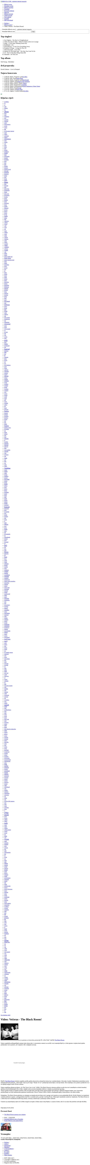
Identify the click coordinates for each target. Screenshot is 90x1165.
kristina (6, 516)
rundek (6, 839)
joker (5, 466)
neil (5, 655)
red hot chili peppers (9, 801)
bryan (5, 214)
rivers (5, 818)
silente (6, 863)
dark (5, 261)
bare (5, 155)
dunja (5, 306)
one (5, 684)
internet (6, 445)
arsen (5, 127)
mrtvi (5, 644)
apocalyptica (7, 124)
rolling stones (7, 829)
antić (5, 123)
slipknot (6, 874)
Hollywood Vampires (24, 81)
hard (5, 408)
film (5, 352)
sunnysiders (7, 903)
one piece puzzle (8, 685)
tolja (5, 922)
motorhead (6, 637)
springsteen (7, 878)
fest (5, 347)
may (5, 603)
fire (5, 354)
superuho (6, 905)
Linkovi (6, 1150)
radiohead (7, 787)
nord (5, 671)
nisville (6, 665)
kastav (6, 478)
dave (5, 266)
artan (5, 132)
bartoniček (6, 156)
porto (5, 748)
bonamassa (6, 190)
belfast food (7, 169)
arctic (5, 126)
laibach (6, 524)
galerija (6, 370)
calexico (6, 221)
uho (5, 937)
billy (5, 177)
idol (5, 435)
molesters (6, 626)
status (5, 884)
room (5, 833)
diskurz (6, 287)
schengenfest (7, 852)
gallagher (6, 371)
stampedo (6, 879)
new (5, 660)
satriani (6, 847)
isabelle (6, 451)
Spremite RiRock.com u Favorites (13, 1119)
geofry (5, 374)
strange (6, 900)
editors (6, 314)
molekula (6, 624)
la (4, 521)
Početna (6, 23)
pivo (5, 734)
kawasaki (6, 479)
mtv (5, 646)
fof (5, 362)
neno (5, 657)
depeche (6, 282)
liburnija (6, 553)
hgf (5, 421)
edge (5, 313)
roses (5, 836)
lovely (6, 565)
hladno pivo (7, 427)
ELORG (24, 77)
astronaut (6, 136)
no (5, 666)
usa (5, 944)
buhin (5, 218)
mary (5, 597)
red (5, 799)
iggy (5, 437)
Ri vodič (6, 1152)
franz (5, 368)
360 (5, 1012)
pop (5, 745)
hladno (6, 426)
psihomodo (7, 761)
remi (5, 804)
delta (5, 277)
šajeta (5, 996)
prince (5, 755)
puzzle (6, 772)
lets (5, 547)
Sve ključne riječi (5, 1015)
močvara (7, 639)
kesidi (5, 484)
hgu (5, 422)
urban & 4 (7, 942)
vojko (5, 967)
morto (5, 635)
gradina (6, 389)
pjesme (6, 739)
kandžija (6, 476)
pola (5, 743)
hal (5, 406)
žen (5, 1007)
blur (5, 184)
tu (4, 927)
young (6, 977)
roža (5, 837)
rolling (6, 828)
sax (5, 849)
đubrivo (6, 994)
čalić (5, 991)
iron (5, 448)
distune (6, 288)
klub (5, 497)
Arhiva (6, 1144)
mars (5, 595)
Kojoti (19, 88)
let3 (5, 545)
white (5, 971)
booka (6, 197)
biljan (5, 175)
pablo (5, 703)
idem (5, 432)
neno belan (7, 658)
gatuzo (6, 373)
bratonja (6, 203)
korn (5, 510)
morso (6, 632)
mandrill (6, 578)
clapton (6, 239)
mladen (6, 619)
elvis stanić (7, 329)
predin (6, 753)
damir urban (7, 258)
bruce (5, 211)
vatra (5, 948)
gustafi (6, 403)
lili (5, 555)
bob (5, 187)
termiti (6, 916)
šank (5, 998)
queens (6, 780)
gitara (5, 377)
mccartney (7, 605)
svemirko (6, 909)
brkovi (6, 208)
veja (5, 953)
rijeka (6, 813)
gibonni (6, 376)
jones (5, 470)
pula (5, 763)
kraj (5, 513)
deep (5, 275)
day (5, 269)
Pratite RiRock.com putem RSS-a (13, 1120)
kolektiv (6, 505)
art (5, 129)
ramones (6, 795)
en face (6, 332)
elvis (5, 327)
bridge (5, 206)
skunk (6, 870)
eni (5, 333)
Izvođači (6, 18)
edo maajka (7, 317)
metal (6, 608)
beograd (6, 172)
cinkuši (6, 237)
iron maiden (7, 450)
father (6, 344)
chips (6, 232)
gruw (5, 398)
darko (5, 263)
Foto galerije (7, 17)
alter (5, 115)
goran (5, 382)
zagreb (6, 983)
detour (5, 283)
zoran (5, 990)
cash (5, 226)
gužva (5, 404)
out (5, 698)
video (5, 958)
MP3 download (8, 20)
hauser (6, 413)
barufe (6, 158)
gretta (5, 395)
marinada (6, 589)
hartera (6, 411)
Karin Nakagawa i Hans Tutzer (31, 86)
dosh (5, 300)
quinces (6, 782)
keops (5, 482)
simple (6, 865)
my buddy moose (8, 652)
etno (5, 338)
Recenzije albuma (9, 11)
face (5, 342)
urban (6, 940)
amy (5, 118)
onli (5, 687)
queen (6, 779)
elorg (5, 325)
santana (6, 842)
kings (5, 489)
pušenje (6, 774)
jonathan (7, 468)
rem (5, 803)
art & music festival (9, 131)
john (5, 464)
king (5, 487)
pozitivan (6, 751)
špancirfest (6, 999)
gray (5, 392)
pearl (5, 717)
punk (5, 764)
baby (5, 147)
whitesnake (7, 972)
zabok (5, 980)
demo (5, 279)
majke (6, 573)
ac (4, 105)
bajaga (5, 150)
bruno (5, 213)
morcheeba (7, 631)
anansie (6, 119)
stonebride (6, 897)
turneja (6, 932)
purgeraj (6, 767)
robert (5, 821)
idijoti (5, 434)
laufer (5, 529)
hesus (5, 419)
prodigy (6, 756)
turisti (5, 930)
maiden (6, 571)
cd (5, 229)
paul (5, 714)
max (5, 601)
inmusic (6, 443)
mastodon (7, 600)
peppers (6, 722)
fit (4, 355)
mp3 (5, 641)
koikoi (5, 502)
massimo (6, 598)
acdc (5, 106)
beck (5, 161)
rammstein (6, 793)
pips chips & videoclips (10, 729)
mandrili (6, 576)
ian (5, 430)
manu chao (7, 587)
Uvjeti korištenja (8, 1148)
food (5, 366)
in (4, 440)
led (5, 532)
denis (5, 280)
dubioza (7, 305)
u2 (5, 935)
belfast (6, 168)
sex (5, 858)
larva (5, 527)
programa (6, 758)
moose (6, 629)
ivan (5, 453)
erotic (5, 337)
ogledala (6, 681)
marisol (6, 590)
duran (5, 308)
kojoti (5, 503)
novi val (6, 673)
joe (5, 463)
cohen (6, 245)
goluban (6, 381)
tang (5, 913)
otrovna (6, 696)
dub (5, 303)
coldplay (6, 247)
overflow (6, 700)
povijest (6, 750)
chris (5, 234)
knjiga (5, 500)
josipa (5, 471)
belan (6, 166)
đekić (5, 993)
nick (5, 662)
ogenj (5, 679)
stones (5, 898)
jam (5, 456)
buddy (6, 216)
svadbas (6, 906)
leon (5, 540)
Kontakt (6, 1153)
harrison (6, 409)
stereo (5, 887)
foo (5, 363)
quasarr (6, 776)
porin (5, 747)
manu (5, 586)
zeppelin (6, 988)
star (5, 883)
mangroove (7, 579)
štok (5, 1001)
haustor (6, 414)
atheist (5, 137)
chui (5, 236)
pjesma (6, 737)
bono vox (6, 193)
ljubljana (6, 563)
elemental (7, 324)
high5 (5, 424)
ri (4, 810)
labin (5, 523)
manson (6, 584)
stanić (5, 881)
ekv (5, 320)
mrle (5, 643)
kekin (5, 481)
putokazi (7, 771)
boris (5, 198)
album (6, 112)
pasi (5, 711)
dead (5, 272)
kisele (5, 494)
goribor (6, 384)
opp (5, 690)
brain (5, 201)
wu (5, 975)
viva (5, 966)
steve (5, 890)
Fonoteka (6, 9)
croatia (6, 250)
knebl (5, 498)
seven (5, 857)
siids (5, 862)
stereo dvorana (8, 889)
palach (6, 705)
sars (5, 846)
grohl (5, 397)
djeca (5, 291)
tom (5, 924)
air (5, 109)
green (5, 393)
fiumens (6, 357)
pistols (5, 732)
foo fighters (7, 365)
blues (6, 182)
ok (4, 682)
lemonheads (7, 537)
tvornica (6, 933)
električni (6, 322)
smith (5, 876)
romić (5, 831)
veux (5, 956)
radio (5, 785)
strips (5, 901)
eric (5, 335)
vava (5, 950)
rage (5, 788)
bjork (5, 179)
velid (5, 955)
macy (5, 568)
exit (5, 340)
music (5, 649)
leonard (6, 542)
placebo (6, 742)
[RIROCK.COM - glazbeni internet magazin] (13, 1)
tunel (5, 929)
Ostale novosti (8, 15)
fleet (5, 358)
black (5, 180)
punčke (6, 766)
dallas (5, 253)
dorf (5, 298)
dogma (6, 295)
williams (6, 974)
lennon (6, 539)
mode (5, 622)
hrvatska (6, 429)
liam (5, 550)
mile (5, 616)
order (5, 693)
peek (5, 721)
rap (5, 796)
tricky (5, 925)
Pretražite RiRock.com (8, 31)
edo (5, 316)
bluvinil (6, 185)
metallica (6, 610)
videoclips (7, 960)
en (5, 330)
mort (5, 634)
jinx (5, 461)
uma (5, 938)
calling (6, 222)
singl (5, 867)
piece (5, 724)
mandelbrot (7, 575)
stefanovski (7, 886)
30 (4, 1010)
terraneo (6, 918)
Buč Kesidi (25, 80)
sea (5, 854)
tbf (5, 914)
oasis (5, 674)
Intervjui (6, 12)
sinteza (6, 868)
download (7, 301)
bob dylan (6, 189)
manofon (6, 583)
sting (5, 894)
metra (5, 611)
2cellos (6, 102)
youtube (6, 979)
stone (5, 895)
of (4, 677)
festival (7, 349)
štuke (5, 1002)
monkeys (6, 627)
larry (5, 526)
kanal (5, 474)
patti (5, 713)
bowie (6, 200)
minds (6, 618)
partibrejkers (7, 710)
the (5, 919)
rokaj (5, 826)
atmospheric (7, 139)
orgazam (6, 695)
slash (5, 871)
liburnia (6, 552)
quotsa (5, 784)
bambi (6, 153)
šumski (6, 1004)
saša (5, 851)
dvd (5, 309)
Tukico (25, 83)
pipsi (5, 730)
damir (5, 255)
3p (4, 103)
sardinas (6, 844)
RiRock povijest (8, 7)
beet (5, 164)
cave (5, 227)
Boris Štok (19, 89)
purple (6, 769)
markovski (7, 594)
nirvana (6, 663)
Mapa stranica (8, 1155)
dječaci (6, 293)
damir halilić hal (8, 256)
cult (5, 252)
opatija (6, 689)
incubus (6, 442)
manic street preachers (9, 581)
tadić (5, 911)
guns (5, 401)
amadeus (6, 116)
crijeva (6, 248)
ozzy (5, 701)
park (5, 708)
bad (5, 148)
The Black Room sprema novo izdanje (15, 1114)
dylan (5, 311)
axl (5, 143)
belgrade (6, 171)
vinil (5, 961)
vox (5, 969)
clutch (5, 242)
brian (5, 205)
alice (5, 113)
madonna (6, 570)
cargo (5, 224)
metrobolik (7, 613)
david (5, 268)
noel (5, 668)
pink (5, 725)
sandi (5, 841)
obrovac (6, 676)
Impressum (7, 1145)
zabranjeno (7, 982)
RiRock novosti (8, 14)
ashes (5, 134)
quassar (6, 777)
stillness (6, 892)
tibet (5, 921)
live (5, 559)
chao (5, 231)
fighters (6, 351)
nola (5, 670)
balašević (6, 151)
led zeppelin (7, 534)
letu (5, 549)
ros (5, 834)
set (5, 855)
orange (6, 692)
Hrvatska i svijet (8, 6)
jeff (5, 460)
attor (5, 140)
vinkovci (6, 963)
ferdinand (6, 345)
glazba (6, 379)
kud (5, 518)
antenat (6, 121)
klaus (5, 495)
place (5, 740)
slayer (5, 873)
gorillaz (6, 385)
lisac (5, 557)
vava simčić (7, 952)
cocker (6, 244)
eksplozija (7, 319)
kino (5, 490)
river (5, 816)
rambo (6, 790)
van (5, 947)
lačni (5, 531)
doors (5, 296)
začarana (6, 987)
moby (5, 621)
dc (4, 271)
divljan (6, 290)
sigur (5, 860)
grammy (6, 390)
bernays (6, 174)
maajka (6, 567)
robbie (5, 819)
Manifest (6, 1147)
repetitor (6, 807)
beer (5, 163)
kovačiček (6, 511)
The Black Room (59, 1040)
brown (5, 210)
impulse (6, 438)
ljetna (5, 560)
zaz (5, 985)
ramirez (6, 791)
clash (5, 240)
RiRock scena (8, 4)
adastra (6, 108)
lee (5, 535)
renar (5, 806)
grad (5, 387)
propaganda (7, 759)
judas (5, 473)
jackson (6, 454)
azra (5, 145)
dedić (5, 274)
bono (5, 192)
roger (5, 825)
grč (5, 400)
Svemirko (24, 84)
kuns (5, 519)
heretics (6, 417)
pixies (5, 736)
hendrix (6, 416)
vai (5, 945)
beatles (6, 159)
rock (6, 823)
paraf (5, 706)
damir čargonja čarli (9, 260)
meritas (6, 606)
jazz (5, 458)
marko (5, 592)
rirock (6, 815)
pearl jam (6, 719)
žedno (6, 1006)
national (6, 654)
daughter (6, 264)
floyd (5, 360)
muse (5, 647)
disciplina (6, 285)
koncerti (6, 508)
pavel (5, 716)
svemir (6, 908)
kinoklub (6, 492)
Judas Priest (19, 78)
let (5, 543)
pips (5, 727)
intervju (6, 446)
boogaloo (6, 195)
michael (6, 615)
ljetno (5, 562)
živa (5, 1009)
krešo (5, 515)
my (5, 651)
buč (5, 219)
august (5, 142)
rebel (5, 798)
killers (5, 485)
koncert (7, 507)
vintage (6, 964)
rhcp (5, 809)
